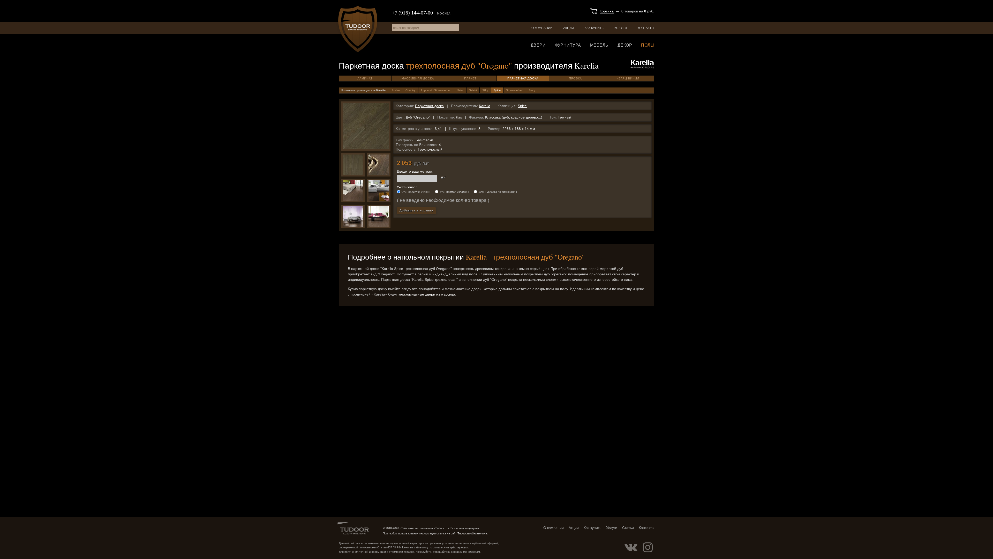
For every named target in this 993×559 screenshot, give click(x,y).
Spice (497, 90)
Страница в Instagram (647, 547)
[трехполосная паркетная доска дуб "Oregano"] (378, 164)
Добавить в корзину (416, 210)
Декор (625, 45)
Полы (647, 45)
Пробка (575, 78)
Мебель (599, 45)
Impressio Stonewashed (436, 90)
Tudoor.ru (357, 29)
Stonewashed (514, 90)
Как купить (594, 28)
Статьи (628, 528)
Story (532, 90)
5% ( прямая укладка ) (454, 191)
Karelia (484, 106)
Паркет (470, 78)
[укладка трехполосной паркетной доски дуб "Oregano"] (353, 164)
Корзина (607, 11)
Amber (396, 90)
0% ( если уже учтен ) (416, 191)
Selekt (473, 90)
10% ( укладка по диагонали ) (497, 191)
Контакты (645, 28)
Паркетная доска (522, 78)
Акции (568, 28)
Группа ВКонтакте (631, 547)
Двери (538, 45)
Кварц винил (628, 78)
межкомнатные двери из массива (426, 294)
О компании (542, 28)
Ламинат (365, 78)
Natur (460, 90)
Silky (485, 90)
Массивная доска (418, 78)
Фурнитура (568, 45)
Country (410, 90)
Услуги (620, 28)
